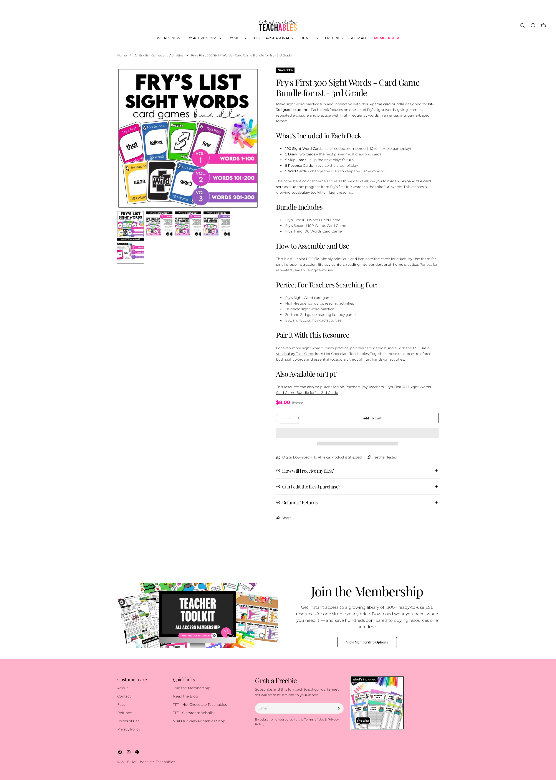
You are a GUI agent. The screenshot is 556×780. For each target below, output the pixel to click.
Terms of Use (128, 721)
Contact (124, 696)
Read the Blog (185, 696)
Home (122, 55)
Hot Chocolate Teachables (152, 762)
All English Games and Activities (158, 55)
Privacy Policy (128, 729)
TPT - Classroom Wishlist (194, 713)
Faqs (121, 704)
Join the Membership (191, 688)
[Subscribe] (338, 708)
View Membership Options (367, 642)
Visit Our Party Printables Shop (199, 721)
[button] (357, 433)
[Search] (522, 25)
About (122, 688)
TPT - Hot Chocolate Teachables (200, 704)
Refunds (124, 713)
